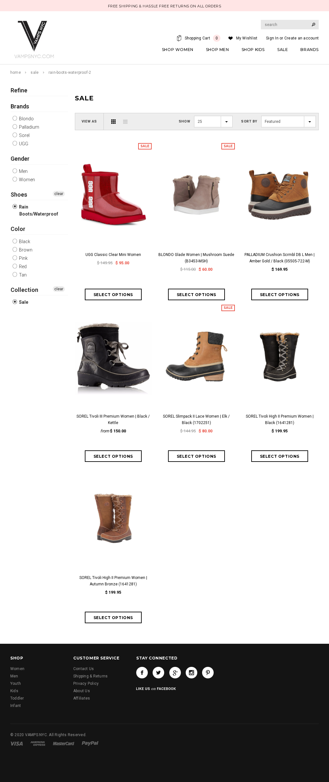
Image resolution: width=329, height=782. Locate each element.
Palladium (28, 127)
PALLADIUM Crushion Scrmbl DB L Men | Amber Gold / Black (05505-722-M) (280, 257)
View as (89, 121)
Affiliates (81, 698)
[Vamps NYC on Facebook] (142, 672)
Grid (113, 121)
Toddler (17, 698)
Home (15, 72)
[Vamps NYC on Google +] (175, 672)
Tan (22, 274)
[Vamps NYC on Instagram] (191, 672)
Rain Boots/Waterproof (38, 210)
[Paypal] (90, 743)
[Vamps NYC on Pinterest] (208, 672)
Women (26, 179)
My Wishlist (247, 38)
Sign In (272, 38)
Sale (35, 72)
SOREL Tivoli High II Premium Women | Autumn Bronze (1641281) (113, 580)
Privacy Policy (86, 683)
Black (24, 241)
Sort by (249, 121)
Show (184, 121)
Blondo (26, 118)
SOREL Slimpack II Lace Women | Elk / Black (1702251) (196, 419)
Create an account (301, 38)
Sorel (24, 135)
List (125, 121)
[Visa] (16, 743)
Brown (25, 249)
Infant (15, 705)
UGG (23, 143)
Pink (23, 258)
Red (22, 266)
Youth (15, 683)
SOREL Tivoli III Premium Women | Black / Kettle (113, 419)
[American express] (37, 743)
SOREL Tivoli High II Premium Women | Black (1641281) (280, 419)
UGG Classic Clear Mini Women (113, 254)
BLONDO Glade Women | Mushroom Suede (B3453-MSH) (196, 257)
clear (58, 193)
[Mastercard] (63, 743)
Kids (14, 691)
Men (23, 171)
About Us (81, 691)
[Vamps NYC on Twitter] (158, 672)
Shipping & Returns (90, 676)
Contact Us (83, 669)
